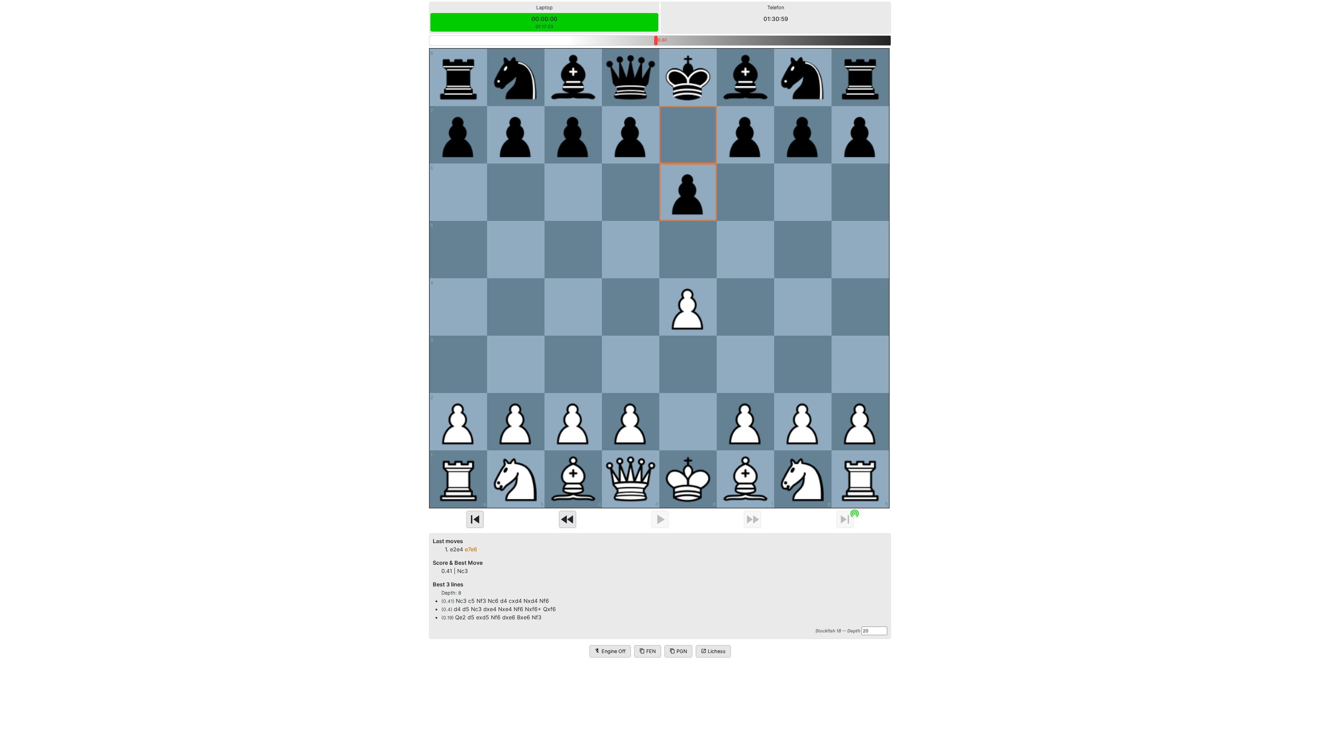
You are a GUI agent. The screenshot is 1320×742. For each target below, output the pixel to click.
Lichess (713, 651)
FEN (647, 651)
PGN (678, 651)
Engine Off (610, 651)
